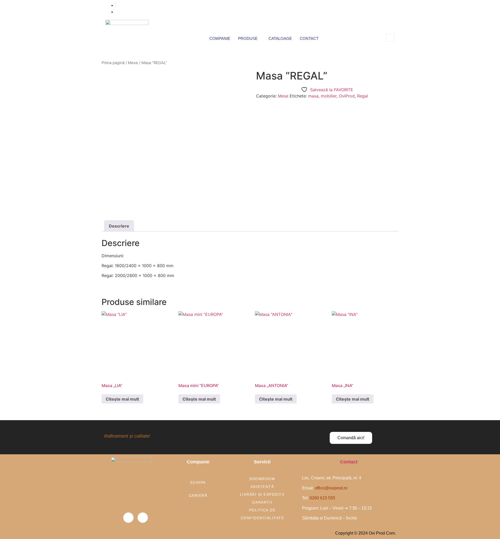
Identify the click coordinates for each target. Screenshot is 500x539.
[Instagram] (143, 517)
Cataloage (280, 38)
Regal (362, 96)
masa (313, 96)
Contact (309, 38)
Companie (219, 38)
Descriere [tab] (119, 226)
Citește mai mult (122, 399)
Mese (133, 62)
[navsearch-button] (390, 38)
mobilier (328, 96)
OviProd (347, 96)
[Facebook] (128, 517)
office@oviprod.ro (331, 488)
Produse (248, 38)
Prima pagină (113, 62)
